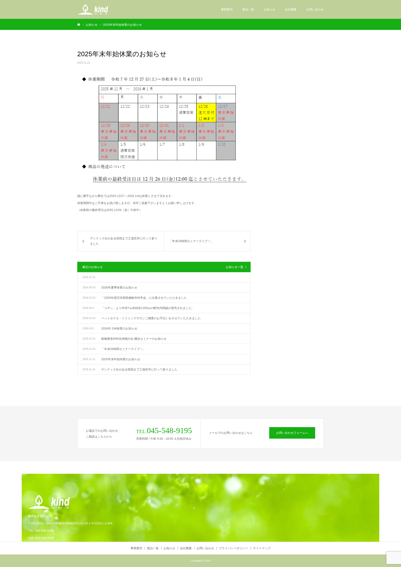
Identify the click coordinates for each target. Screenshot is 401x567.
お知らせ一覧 (234, 267)
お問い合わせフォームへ (292, 432)
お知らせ (269, 9)
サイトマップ (261, 548)
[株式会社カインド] (92, 9)
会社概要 (291, 9)
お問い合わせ (315, 9)
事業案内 (227, 9)
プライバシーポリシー (233, 548)
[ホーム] (78, 24)
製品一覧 (248, 9)
